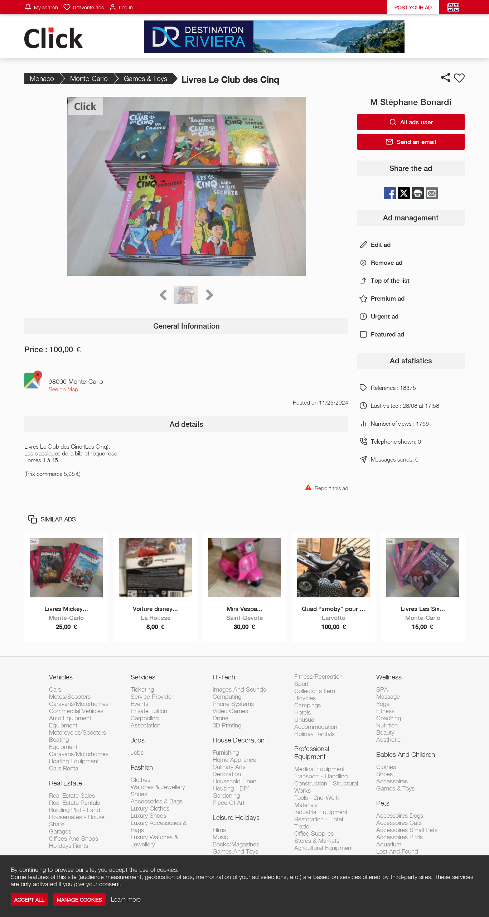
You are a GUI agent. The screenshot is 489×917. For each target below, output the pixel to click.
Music (220, 837)
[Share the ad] (445, 77)
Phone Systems (233, 703)
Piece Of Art (229, 802)
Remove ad (386, 262)
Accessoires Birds (399, 837)
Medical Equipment (319, 769)
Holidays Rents (68, 845)
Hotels (302, 712)
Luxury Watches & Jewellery (154, 841)
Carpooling (145, 718)
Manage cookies (79, 900)
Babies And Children (405, 754)
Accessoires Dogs (399, 815)
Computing (227, 696)
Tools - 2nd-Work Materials (316, 801)
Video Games (230, 711)
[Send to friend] (432, 193)
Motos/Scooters (70, 696)
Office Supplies (314, 833)
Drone (220, 718)
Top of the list (390, 280)
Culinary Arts (229, 766)
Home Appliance (234, 759)
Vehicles (61, 677)
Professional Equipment (311, 752)
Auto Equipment (70, 718)
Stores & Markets (316, 840)
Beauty (385, 732)
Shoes (139, 794)
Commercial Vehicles (76, 711)
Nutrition (387, 725)
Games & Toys (145, 78)
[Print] (418, 193)
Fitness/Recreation (318, 676)
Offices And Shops (73, 838)
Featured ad (387, 334)
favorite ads (88, 7)
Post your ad (413, 7)
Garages (60, 831)
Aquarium (388, 844)
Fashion (142, 767)
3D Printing (227, 725)
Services (143, 677)
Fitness (385, 711)
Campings (307, 705)
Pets (382, 803)
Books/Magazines (236, 844)
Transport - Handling (321, 776)
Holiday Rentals (314, 733)
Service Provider (152, 696)
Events (139, 703)
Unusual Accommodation (315, 723)
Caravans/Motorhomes (78, 703)
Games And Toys (235, 851)
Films (219, 830)
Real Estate (65, 783)
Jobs (138, 740)
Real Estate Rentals (74, 802)
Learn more (126, 899)
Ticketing (142, 689)
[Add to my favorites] (459, 78)
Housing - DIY (231, 788)
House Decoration (239, 740)
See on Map (63, 389)
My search (46, 7)
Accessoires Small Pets (406, 830)
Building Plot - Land (74, 809)
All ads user (416, 122)
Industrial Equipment (321, 812)
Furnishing (226, 752)
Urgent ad (384, 316)
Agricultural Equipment (323, 847)
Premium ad (388, 298)
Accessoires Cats (399, 822)
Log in (126, 7)
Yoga (382, 703)
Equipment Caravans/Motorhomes (78, 750)
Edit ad (381, 244)
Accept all (29, 900)
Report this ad (331, 487)
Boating (59, 739)
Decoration (227, 774)
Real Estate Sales (72, 795)
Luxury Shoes (148, 815)
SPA (382, 689)
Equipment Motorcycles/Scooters (77, 729)
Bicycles (305, 698)
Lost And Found (397, 851)
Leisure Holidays (236, 817)
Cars (55, 689)
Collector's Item (314, 690)
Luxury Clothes (150, 808)
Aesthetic (388, 739)
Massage (388, 696)
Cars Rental (64, 768)
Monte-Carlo (89, 78)
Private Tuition (149, 711)
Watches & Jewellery (158, 787)
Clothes (140, 779)
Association (145, 725)
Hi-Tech (224, 677)
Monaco (42, 78)
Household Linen (234, 781)
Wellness (389, 677)
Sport (301, 683)
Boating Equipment (74, 761)
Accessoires (392, 781)
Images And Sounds (239, 689)
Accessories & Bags (157, 801)
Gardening (226, 795)
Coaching (388, 718)
